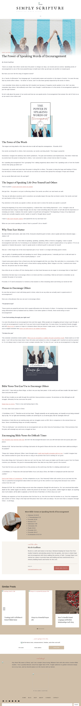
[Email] (18, 701)
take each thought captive (15, 218)
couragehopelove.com (35, 569)
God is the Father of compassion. (12, 478)
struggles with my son (56, 453)
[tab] (37, 628)
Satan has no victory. (8, 404)
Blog (29, 697)
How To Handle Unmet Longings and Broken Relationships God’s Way (66, 620)
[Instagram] (6, 701)
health (47, 453)
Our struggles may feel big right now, (13, 439)
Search (76, 704)
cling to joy (10, 326)
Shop (35, 697)
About (41, 697)
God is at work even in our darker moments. (32, 328)
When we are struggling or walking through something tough (45, 338)
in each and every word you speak (22, 187)
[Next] (77, 608)
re (38, 453)
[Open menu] (40, 16)
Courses (48, 697)
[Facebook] (3, 701)
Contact (56, 697)
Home (24, 697)
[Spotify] (12, 701)
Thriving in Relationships (18, 52)
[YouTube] (9, 701)
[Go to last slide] (4, 608)
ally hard (42, 453)
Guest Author (6, 52)
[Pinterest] (15, 701)
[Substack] (21, 701)
